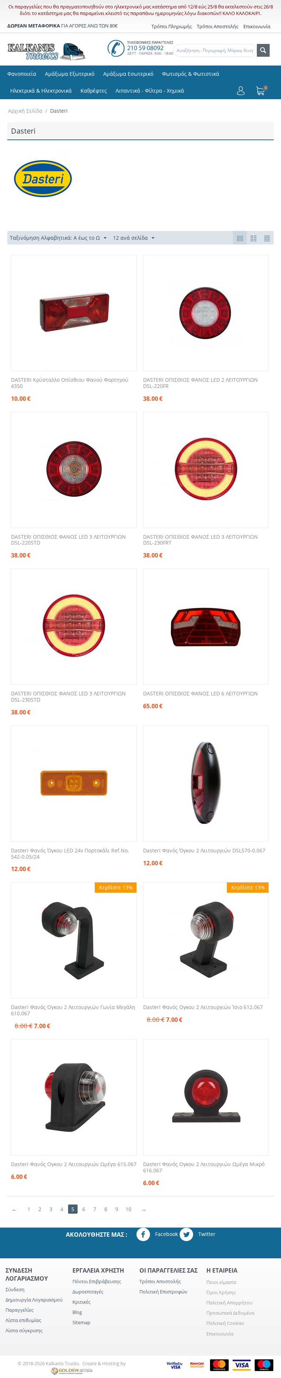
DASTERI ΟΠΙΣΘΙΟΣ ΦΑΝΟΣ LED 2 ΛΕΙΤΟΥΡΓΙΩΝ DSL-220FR (200, 383)
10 (128, 1209)
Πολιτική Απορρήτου (229, 1302)
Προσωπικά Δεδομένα (230, 1313)
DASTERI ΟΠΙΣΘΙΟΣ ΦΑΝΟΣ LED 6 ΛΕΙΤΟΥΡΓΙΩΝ (200, 694)
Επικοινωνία (219, 1333)
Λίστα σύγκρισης (23, 1330)
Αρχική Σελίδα (25, 110)
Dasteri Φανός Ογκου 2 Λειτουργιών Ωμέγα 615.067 (73, 1164)
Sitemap (81, 1322)
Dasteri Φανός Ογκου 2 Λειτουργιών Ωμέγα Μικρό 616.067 (204, 1167)
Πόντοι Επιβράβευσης (96, 1281)
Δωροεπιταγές (87, 1291)
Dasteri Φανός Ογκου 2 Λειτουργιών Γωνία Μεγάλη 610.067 (73, 1010)
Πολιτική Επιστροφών (163, 1291)
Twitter (206, 1233)
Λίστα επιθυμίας (23, 1320)
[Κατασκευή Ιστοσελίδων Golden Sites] (72, 1370)
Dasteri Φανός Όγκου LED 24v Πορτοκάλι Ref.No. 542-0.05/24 (70, 854)
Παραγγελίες (19, 1310)
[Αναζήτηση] (263, 50)
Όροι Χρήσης (221, 1292)
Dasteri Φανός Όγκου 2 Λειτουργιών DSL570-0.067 (204, 851)
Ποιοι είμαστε (221, 1282)
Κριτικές (81, 1302)
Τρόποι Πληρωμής (171, 26)
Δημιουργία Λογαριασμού (34, 1299)
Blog (77, 1312)
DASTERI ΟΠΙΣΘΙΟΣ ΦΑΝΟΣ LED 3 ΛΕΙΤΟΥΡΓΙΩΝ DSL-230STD (68, 697)
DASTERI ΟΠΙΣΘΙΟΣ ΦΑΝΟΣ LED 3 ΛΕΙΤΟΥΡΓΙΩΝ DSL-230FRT (200, 540)
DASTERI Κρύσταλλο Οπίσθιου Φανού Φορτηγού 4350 (69, 383)
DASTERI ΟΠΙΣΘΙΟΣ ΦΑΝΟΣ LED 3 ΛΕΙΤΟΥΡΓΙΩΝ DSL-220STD (68, 540)
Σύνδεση (15, 1289)
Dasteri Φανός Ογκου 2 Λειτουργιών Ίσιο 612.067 (203, 1007)
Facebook (166, 1233)
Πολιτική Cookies (225, 1323)
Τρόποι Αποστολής (217, 26)
